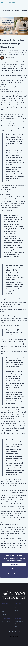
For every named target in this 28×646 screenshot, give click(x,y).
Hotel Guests (19, 610)
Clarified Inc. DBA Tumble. (18, 635)
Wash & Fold (5, 606)
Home (1, 8)
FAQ (16, 624)
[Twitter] (9, 631)
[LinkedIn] (15, 631)
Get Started (14, 564)
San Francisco (6, 621)
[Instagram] (19, 631)
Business (4, 608)
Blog (7, 8)
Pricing (4, 614)
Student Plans (14, 569)
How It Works (19, 621)
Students (4, 611)
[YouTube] (12, 631)
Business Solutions (14, 574)
